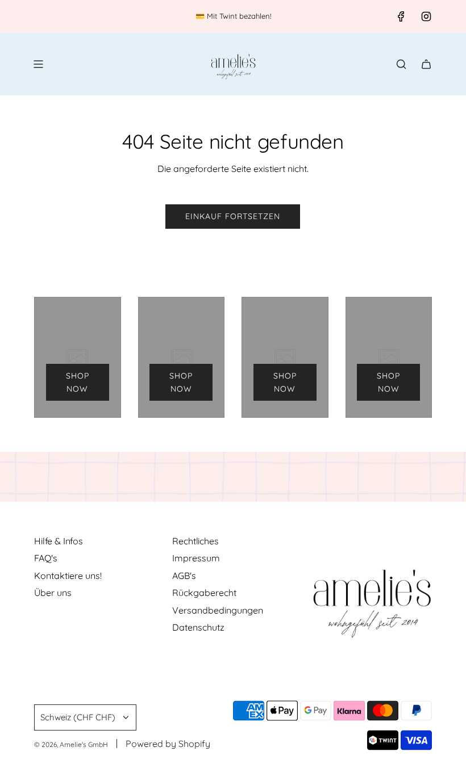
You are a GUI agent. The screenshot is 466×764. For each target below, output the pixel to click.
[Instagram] (426, 16)
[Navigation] (38, 64)
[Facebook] (401, 16)
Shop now (77, 382)
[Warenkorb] (426, 64)
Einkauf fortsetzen (232, 216)
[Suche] (401, 64)
